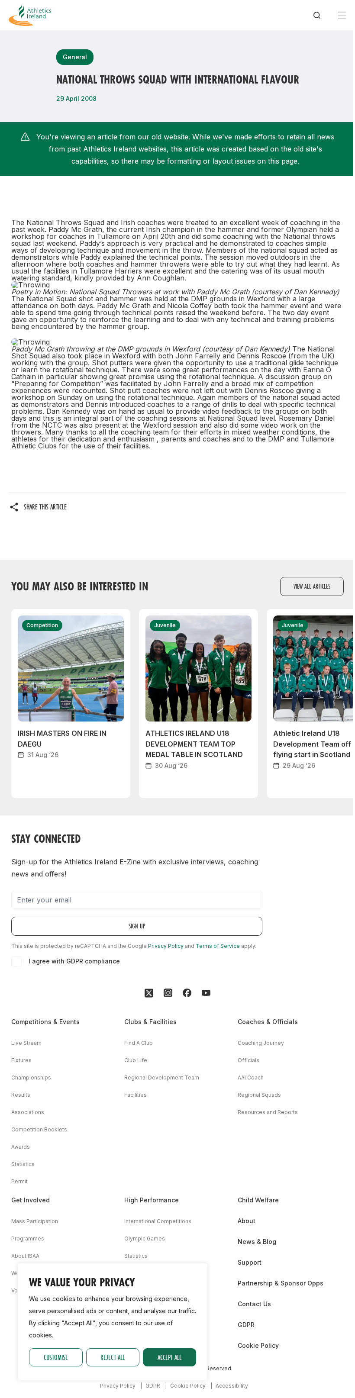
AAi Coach (251, 1077)
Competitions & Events (45, 1021)
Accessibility (232, 1385)
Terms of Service (218, 946)
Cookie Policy (258, 1345)
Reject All (112, 1357)
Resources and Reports (268, 1112)
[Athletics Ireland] (30, 15)
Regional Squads (259, 1095)
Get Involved (30, 1200)
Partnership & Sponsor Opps (280, 1283)
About (246, 1220)
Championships (31, 1077)
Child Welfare (258, 1200)
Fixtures (21, 1060)
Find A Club (138, 1043)
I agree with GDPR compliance (74, 961)
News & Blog (257, 1241)
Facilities (135, 1095)
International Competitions (157, 1221)
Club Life (135, 1060)
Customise (56, 1357)
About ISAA (25, 1256)
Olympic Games (144, 1238)
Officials (248, 1060)
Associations (27, 1112)
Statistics (23, 1164)
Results (20, 1095)
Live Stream (26, 1043)
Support (249, 1262)
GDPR (246, 1324)
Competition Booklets (39, 1129)
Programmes (27, 1238)
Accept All (169, 1357)
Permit (19, 1181)
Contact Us (254, 1304)
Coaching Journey (261, 1043)
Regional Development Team (161, 1077)
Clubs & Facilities (150, 1021)
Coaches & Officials (268, 1021)
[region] (112, 1322)
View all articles (312, 586)
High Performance (151, 1200)
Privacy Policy (166, 946)
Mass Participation (34, 1221)
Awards (20, 1147)
